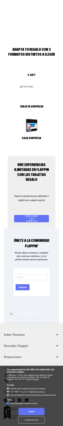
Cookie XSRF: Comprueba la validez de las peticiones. (27, 392)
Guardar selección (31, 420)
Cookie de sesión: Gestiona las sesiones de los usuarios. (27, 389)
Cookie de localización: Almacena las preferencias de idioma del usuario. (32, 395)
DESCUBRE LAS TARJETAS (31, 218)
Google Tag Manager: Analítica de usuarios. (23, 403)
